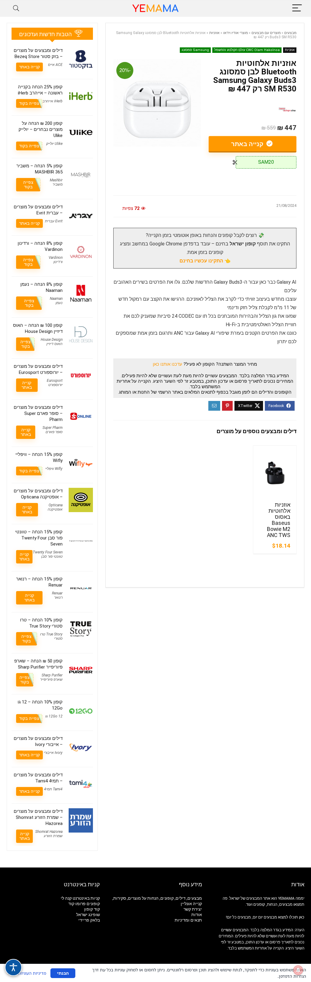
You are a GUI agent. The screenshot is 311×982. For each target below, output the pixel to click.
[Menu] (297, 8)
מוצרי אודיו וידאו (235, 33)
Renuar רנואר (57, 595)
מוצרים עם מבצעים (266, 33)
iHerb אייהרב (53, 101)
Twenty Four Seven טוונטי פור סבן (48, 554)
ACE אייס (55, 65)
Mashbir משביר (56, 182)
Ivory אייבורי (53, 753)
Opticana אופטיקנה (55, 507)
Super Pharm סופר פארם (53, 430)
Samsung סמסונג (195, 50)
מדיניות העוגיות (32, 973)
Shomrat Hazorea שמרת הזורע (49, 834)
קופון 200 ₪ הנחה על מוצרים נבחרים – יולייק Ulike (41, 129)
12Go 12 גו (54, 716)
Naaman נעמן (56, 300)
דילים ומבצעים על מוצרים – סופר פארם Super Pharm (38, 413)
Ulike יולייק (54, 144)
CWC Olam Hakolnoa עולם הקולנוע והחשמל (247, 50)
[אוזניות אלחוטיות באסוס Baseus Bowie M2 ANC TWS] (275, 473)
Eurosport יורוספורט (55, 382)
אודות (196, 914)
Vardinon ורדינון (56, 259)
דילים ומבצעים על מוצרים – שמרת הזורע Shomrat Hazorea (38, 817)
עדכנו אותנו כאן (167, 364)
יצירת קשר (192, 909)
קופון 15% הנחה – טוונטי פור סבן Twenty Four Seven (39, 538)
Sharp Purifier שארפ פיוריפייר (51, 677)
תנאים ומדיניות (188, 920)
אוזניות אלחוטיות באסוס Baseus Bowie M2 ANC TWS (278, 520)
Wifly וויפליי (54, 469)
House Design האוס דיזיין (52, 341)
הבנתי (63, 973)
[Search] (16, 8)
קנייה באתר (248, 144)
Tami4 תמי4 (53, 789)
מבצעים (290, 33)
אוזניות (214, 33)
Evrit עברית (54, 221)
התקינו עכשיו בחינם (201, 261)
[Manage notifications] (298, 970)
